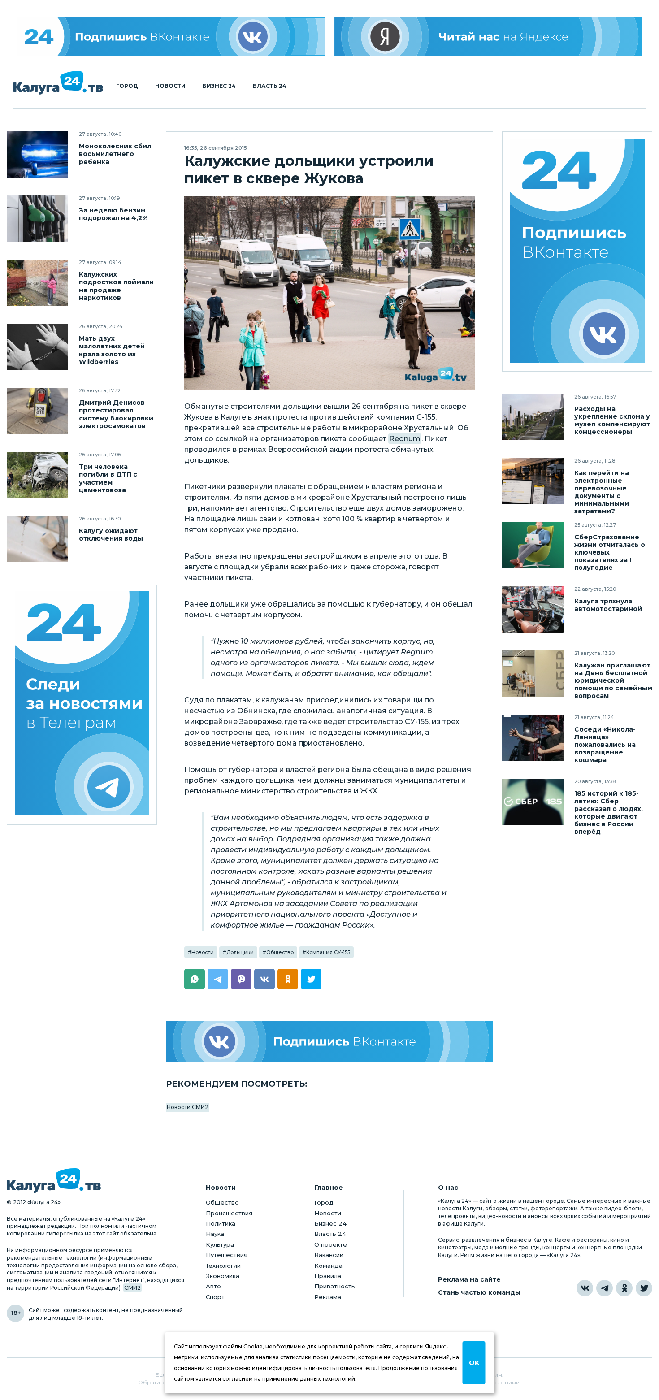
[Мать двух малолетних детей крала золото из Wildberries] (37, 347)
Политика (220, 1223)
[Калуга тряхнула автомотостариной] (533, 609)
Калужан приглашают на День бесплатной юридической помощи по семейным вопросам (613, 681)
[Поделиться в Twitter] (311, 979)
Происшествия (229, 1213)
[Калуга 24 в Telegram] (604, 1288)
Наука (215, 1233)
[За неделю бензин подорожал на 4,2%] (37, 218)
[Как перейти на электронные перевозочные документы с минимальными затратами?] (533, 481)
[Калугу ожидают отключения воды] (37, 539)
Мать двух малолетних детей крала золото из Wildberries (112, 350)
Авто (213, 1286)
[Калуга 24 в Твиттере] (644, 1288)
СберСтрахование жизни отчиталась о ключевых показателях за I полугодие (609, 552)
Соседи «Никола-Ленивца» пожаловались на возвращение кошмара (605, 745)
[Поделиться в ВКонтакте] (264, 979)
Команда (328, 1265)
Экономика (222, 1275)
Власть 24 (269, 86)
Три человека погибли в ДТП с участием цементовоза (108, 478)
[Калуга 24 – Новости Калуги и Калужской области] (58, 82)
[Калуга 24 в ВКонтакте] (585, 1288)
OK (474, 1363)
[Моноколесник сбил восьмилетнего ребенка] (37, 154)
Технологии (223, 1265)
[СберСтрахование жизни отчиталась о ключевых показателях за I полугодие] (533, 545)
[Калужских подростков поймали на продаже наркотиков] (37, 283)
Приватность (334, 1286)
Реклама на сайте (469, 1279)
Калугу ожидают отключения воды (111, 534)
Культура (220, 1244)
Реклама (327, 1296)
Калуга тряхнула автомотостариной (608, 605)
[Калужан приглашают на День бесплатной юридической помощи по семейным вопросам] (533, 673)
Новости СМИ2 (187, 1107)
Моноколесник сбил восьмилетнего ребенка (115, 154)
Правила (327, 1275)
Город (127, 86)
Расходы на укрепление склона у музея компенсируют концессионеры (612, 420)
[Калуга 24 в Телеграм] (82, 705)
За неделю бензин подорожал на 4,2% (113, 214)
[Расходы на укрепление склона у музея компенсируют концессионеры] (533, 417)
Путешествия (226, 1254)
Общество (280, 952)
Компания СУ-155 (328, 952)
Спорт (215, 1296)
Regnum (405, 438)
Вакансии (328, 1254)
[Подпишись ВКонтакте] (329, 1041)
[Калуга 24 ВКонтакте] (171, 36)
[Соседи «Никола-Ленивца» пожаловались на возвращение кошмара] (533, 738)
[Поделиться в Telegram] (217, 979)
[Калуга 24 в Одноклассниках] (624, 1288)
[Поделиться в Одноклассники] (287, 979)
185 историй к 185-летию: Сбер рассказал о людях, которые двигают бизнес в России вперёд (608, 813)
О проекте (330, 1244)
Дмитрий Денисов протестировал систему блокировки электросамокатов (116, 414)
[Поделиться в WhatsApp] (194, 979)
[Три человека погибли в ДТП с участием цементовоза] (37, 475)
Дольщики (240, 952)
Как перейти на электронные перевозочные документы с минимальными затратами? (601, 492)
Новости (170, 86)
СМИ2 (132, 1287)
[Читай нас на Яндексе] (488, 36)
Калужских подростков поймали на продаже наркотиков (116, 286)
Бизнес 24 (219, 86)
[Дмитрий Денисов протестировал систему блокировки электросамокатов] (37, 411)
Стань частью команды (479, 1292)
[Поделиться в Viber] (241, 979)
